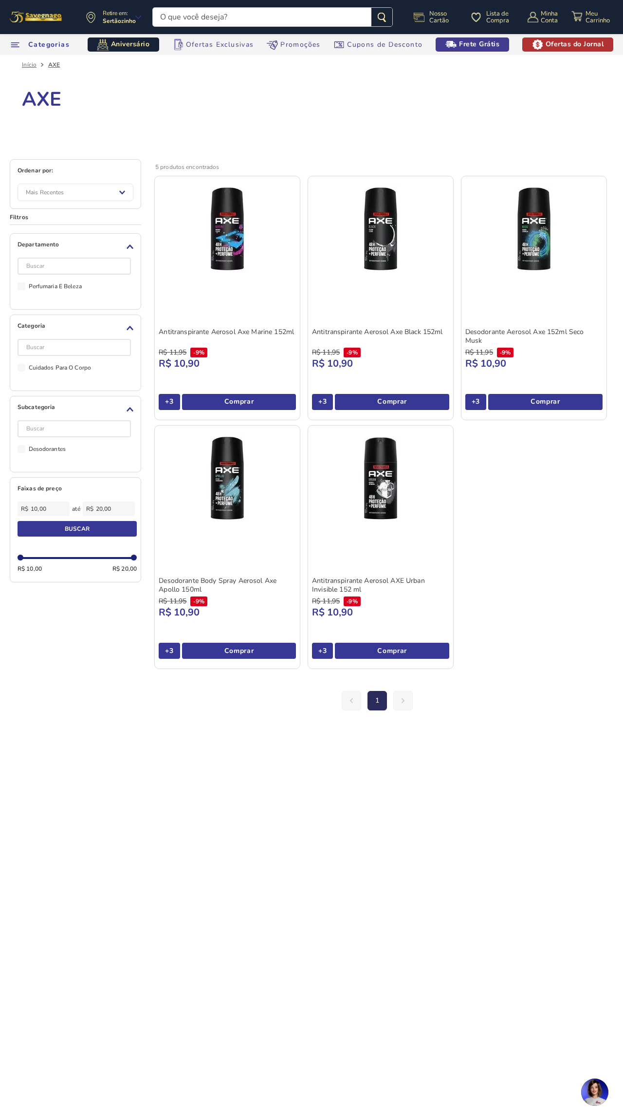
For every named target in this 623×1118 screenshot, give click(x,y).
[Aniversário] (36, 17)
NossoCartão (439, 17)
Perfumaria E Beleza (55, 286)
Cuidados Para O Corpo (60, 368)
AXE (54, 65)
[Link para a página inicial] (29, 65)
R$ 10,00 (30, 569)
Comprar (239, 401)
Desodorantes (47, 449)
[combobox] (272, 17)
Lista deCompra (497, 17)
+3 (169, 401)
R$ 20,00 (124, 569)
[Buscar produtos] (381, 17)
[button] (77, 247)
